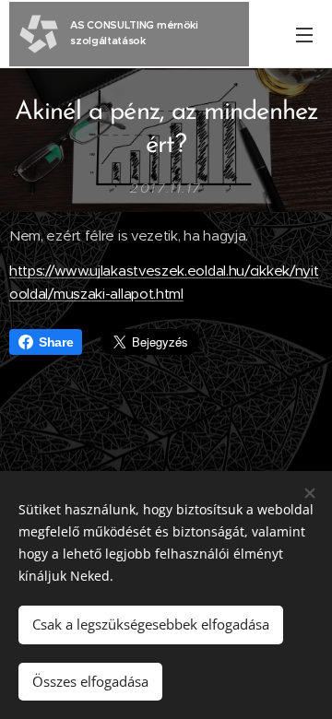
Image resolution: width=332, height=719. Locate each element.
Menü (304, 34)
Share (56, 342)
